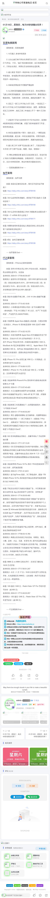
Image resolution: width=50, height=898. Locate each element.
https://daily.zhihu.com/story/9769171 (21, 218)
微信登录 (34, 797)
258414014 (30, 630)
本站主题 (25, 885)
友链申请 (10, 885)
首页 (4, 19)
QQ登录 (19, 797)
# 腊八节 (28, 664)
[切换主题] (46, 462)
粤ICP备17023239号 (39, 889)
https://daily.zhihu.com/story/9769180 (21, 232)
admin (14, 29)
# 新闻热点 (8, 664)
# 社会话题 (18, 664)
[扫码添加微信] (46, 446)
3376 (25, 704)
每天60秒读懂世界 (13, 19)
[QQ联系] (46, 457)
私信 (44, 30)
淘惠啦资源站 (20, 889)
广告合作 (32, 885)
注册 (33, 786)
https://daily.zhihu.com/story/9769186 (21, 243)
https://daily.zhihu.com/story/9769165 (21, 191)
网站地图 (17, 885)
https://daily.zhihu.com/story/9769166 (21, 204)
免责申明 (40, 885)
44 (19, 704)
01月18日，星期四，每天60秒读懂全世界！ (23, 24)
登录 (19, 786)
